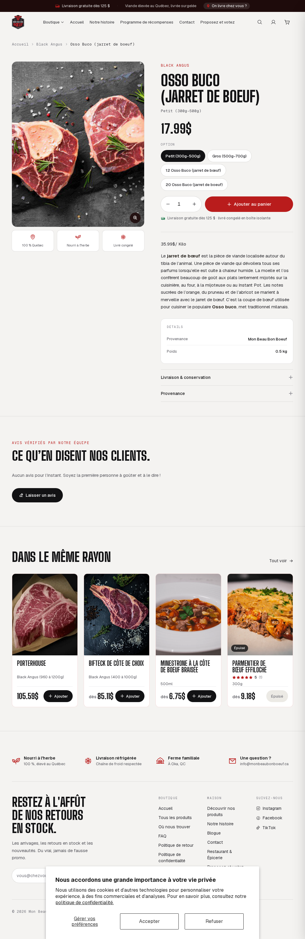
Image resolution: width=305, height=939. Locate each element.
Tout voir (278, 560)
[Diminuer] (168, 204)
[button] (78, 144)
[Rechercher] (260, 22)
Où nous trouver (174, 826)
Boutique (51, 22)
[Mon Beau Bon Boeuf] (18, 22)
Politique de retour (176, 845)
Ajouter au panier (252, 204)
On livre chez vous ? (229, 5)
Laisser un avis (41, 495)
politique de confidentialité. (84, 902)
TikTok (269, 827)
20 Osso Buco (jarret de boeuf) (194, 184)
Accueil (77, 22)
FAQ (162, 836)
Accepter (149, 921)
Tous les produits (175, 817)
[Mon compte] (273, 22)
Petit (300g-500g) (183, 156)
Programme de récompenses (146, 22)
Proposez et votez (217, 22)
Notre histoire (102, 22)
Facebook (272, 818)
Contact (186, 22)
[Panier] (287, 22)
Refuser (214, 921)
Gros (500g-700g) (229, 156)
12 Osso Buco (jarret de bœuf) (193, 170)
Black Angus (49, 44)
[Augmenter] (194, 204)
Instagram (272, 808)
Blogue (214, 833)
